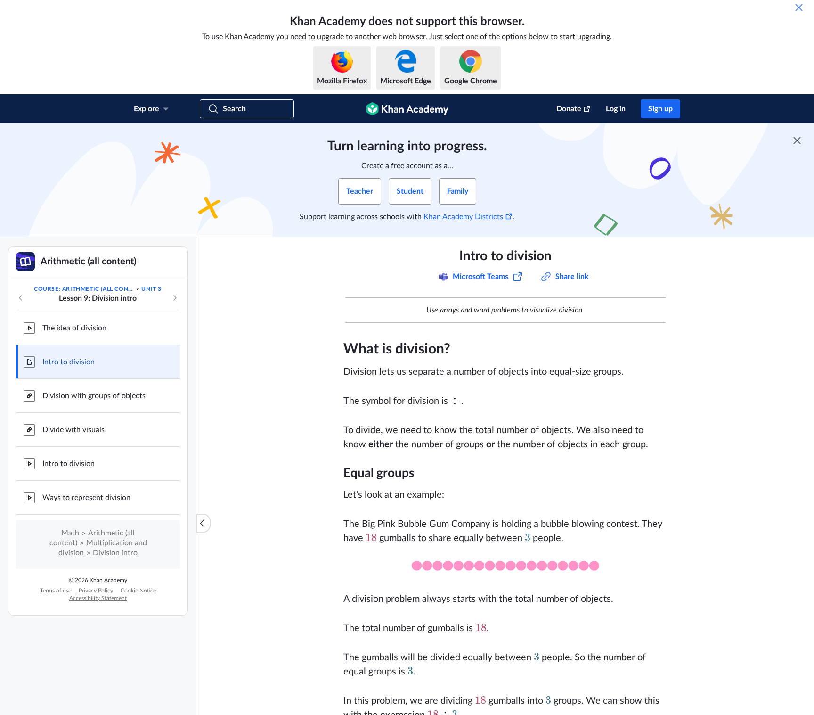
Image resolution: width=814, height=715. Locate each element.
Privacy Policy (96, 590)
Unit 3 (151, 289)
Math (70, 533)
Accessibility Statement (98, 598)
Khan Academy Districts (463, 217)
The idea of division (74, 328)
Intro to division (68, 362)
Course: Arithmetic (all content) (84, 289)
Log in (616, 109)
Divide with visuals (73, 430)
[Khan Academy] (407, 109)
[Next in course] (174, 298)
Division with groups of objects (94, 396)
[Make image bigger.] (505, 568)
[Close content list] (203, 523)
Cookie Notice (138, 590)
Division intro (115, 553)
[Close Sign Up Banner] (797, 140)
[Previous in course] (20, 298)
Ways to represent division (86, 497)
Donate (568, 109)
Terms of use (55, 590)
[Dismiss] (798, 7)
